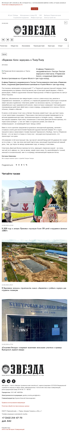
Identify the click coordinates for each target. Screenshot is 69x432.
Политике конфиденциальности (12, 4)
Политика (3, 46)
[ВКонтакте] (16, 165)
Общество (14, 46)
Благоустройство (50, 17)
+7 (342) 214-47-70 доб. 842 (12, 419)
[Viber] (26, 165)
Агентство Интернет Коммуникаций (13, 429)
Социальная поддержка (21, 17)
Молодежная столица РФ (28, 15)
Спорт (60, 46)
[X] (24, 165)
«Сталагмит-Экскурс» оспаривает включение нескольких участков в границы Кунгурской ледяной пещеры (32, 349)
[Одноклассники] (19, 165)
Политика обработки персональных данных (15, 406)
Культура (51, 46)
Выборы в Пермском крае (52, 15)
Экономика (26, 46)
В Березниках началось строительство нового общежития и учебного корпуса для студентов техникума (34, 289)
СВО (40, 15)
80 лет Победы (13, 15)
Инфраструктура (36, 17)
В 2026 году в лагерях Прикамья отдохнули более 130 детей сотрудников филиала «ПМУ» (34, 230)
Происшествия (39, 46)
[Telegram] (21, 165)
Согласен (34, 9)
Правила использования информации (13, 402)
